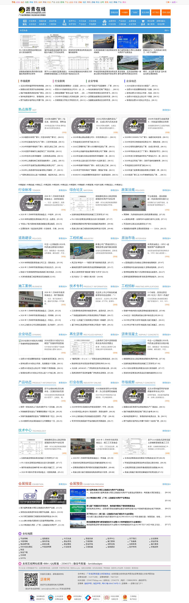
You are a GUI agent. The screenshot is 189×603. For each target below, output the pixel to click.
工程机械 (122, 24)
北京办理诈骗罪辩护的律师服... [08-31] (35, 86)
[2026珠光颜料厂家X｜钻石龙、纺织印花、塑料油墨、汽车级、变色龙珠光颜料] (31, 125)
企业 (18, 2)
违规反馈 (114, 12)
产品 (53, 2)
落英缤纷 (135, 568)
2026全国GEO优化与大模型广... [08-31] (142, 86)
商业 (97, 2)
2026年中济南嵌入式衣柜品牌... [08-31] (70, 97)
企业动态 (32, 24)
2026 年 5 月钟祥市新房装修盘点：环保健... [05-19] (93, 458)
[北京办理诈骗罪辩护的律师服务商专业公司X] (134, 395)
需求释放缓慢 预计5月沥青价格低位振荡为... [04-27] (144, 272)
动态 (22, 2)
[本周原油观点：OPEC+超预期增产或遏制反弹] (134, 251)
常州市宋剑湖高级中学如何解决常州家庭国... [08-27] (92, 421)
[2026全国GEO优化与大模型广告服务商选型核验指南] (31, 347)
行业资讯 (32, 21)
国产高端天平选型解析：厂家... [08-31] (103, 86)
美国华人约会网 (117, 568)
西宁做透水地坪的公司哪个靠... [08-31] (35, 100)
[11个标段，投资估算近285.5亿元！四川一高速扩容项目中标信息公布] (134, 299)
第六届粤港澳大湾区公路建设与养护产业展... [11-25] (41, 508)
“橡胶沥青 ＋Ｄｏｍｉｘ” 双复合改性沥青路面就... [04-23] (94, 359)
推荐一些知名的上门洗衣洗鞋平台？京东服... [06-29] (41, 407)
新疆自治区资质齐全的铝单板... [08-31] (35, 89)
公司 (102, 2)
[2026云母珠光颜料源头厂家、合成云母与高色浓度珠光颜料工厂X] (82, 125)
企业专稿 (132, 24)
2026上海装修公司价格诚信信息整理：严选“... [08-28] (93, 416)
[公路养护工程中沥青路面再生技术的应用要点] (82, 347)
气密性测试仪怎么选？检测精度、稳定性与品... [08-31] (42, 175)
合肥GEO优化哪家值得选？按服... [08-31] (143, 89)
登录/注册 (166, 12)
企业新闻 (154, 538)
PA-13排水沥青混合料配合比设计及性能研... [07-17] (92, 219)
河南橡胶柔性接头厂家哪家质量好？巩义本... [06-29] (41, 412)
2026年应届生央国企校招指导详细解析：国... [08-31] (94, 156)
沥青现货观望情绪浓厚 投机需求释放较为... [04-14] (144, 277)
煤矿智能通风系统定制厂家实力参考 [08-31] (141, 412)
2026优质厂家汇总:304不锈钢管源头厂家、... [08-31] (145, 175)
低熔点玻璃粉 (86, 568)
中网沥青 (47, 185)
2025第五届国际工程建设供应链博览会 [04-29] (38, 516)
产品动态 (82, 24)
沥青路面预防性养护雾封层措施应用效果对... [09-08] (92, 224)
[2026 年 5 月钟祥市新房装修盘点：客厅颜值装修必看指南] (31, 299)
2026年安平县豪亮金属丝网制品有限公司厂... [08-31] (42, 165)
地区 (84, 2)
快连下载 (24, 552)
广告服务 (132, 541)
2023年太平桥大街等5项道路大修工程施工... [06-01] (144, 320)
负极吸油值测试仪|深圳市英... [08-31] (102, 100)
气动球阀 (24, 538)
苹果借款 (106, 568)
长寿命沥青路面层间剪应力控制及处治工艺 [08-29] (145, 458)
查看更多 (166, 110)
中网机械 (30, 185)
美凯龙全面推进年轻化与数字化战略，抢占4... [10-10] (41, 512)
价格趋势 (154, 547)
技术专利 (72, 24)
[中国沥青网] (32, 11)
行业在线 (92, 21)
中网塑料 (72, 185)
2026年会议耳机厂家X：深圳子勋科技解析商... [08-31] (146, 161)
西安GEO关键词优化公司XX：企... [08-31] (70, 89)
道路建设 (42, 24)
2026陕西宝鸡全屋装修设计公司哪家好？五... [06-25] (41, 421)
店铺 (80, 2)
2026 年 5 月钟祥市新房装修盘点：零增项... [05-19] (40, 315)
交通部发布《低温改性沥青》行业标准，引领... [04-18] (42, 229)
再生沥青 (151, 21)
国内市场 (45, 541)
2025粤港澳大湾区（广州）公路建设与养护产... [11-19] (42, 525)
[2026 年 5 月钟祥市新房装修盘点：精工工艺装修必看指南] (82, 446)
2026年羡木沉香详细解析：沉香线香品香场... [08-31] (42, 156)
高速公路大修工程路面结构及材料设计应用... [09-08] (92, 229)
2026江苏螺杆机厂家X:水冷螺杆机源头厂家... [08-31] (94, 147)
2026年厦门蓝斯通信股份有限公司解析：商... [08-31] (145, 170)
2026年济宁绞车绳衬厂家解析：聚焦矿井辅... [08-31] (94, 170)
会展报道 (132, 21)
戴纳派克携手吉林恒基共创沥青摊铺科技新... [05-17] (92, 267)
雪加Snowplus (75, 568)
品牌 (40, 2)
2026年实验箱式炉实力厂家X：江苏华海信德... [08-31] (42, 142)
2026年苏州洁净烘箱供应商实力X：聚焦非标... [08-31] (146, 142)
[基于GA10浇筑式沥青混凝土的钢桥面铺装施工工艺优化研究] (134, 446)
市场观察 (92, 24)
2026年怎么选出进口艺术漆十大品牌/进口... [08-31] (93, 161)
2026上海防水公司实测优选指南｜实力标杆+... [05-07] (41, 325)
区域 (62, 2)
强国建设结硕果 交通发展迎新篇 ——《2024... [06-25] (145, 229)
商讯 (89, 2)
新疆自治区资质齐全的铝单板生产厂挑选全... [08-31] (144, 407)
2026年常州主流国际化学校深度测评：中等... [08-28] (92, 407)
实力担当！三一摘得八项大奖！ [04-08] (87, 277)
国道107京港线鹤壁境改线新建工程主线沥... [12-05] (40, 272)
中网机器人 (109, 185)
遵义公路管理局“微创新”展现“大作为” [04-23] (90, 272)
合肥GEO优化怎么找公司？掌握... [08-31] (143, 97)
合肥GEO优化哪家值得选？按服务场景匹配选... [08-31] (42, 359)
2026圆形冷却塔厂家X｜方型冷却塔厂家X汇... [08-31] (42, 137)
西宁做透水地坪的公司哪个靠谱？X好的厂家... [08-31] (145, 421)
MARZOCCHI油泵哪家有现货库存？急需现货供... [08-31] (95, 175)
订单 (167, 2)
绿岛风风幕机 (97, 568)
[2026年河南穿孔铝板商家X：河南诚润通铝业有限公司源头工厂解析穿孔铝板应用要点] (134, 125)
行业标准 (67, 547)
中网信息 (64, 185)
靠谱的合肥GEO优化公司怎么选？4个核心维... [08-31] (41, 373)
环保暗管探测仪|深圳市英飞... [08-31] (102, 93)
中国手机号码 (64, 568)
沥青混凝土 (160, 21)
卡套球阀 (24, 541)
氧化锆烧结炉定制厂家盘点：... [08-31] (103, 89)
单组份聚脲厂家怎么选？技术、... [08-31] (70, 93)
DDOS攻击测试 (26, 547)
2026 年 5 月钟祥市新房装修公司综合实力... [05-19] (40, 267)
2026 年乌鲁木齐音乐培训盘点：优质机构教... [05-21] (42, 472)
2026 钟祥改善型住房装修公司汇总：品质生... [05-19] (41, 219)
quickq (23, 558)
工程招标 (52, 24)
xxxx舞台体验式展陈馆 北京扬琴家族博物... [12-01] (40, 521)
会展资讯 (112, 21)
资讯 (35, 2)
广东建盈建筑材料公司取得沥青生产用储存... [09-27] (92, 315)
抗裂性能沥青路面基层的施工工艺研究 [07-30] (90, 214)
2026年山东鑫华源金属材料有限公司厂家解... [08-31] (94, 151)
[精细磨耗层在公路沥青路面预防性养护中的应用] (82, 203)
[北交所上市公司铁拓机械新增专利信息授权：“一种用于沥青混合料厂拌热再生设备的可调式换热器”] (82, 299)
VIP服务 (124, 12)
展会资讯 (67, 541)
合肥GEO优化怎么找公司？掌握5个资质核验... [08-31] (41, 368)
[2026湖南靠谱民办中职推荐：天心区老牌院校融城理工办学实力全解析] (82, 395)
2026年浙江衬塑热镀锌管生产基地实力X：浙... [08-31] (146, 156)
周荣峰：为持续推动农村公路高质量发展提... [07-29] (144, 214)
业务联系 (132, 544)
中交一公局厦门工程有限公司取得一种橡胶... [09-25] (92, 320)
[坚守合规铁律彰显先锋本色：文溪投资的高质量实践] (31, 395)
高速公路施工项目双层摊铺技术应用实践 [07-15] (144, 472)
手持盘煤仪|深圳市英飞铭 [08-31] (86, 142)
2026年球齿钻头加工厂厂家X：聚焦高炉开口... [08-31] (146, 151)
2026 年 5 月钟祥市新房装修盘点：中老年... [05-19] (40, 214)
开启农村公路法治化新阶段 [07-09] (137, 224)
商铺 (31, 2)
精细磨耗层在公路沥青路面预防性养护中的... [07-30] (144, 359)
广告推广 (135, 12)
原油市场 (52, 21)
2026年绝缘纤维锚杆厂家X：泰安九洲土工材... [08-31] (42, 147)
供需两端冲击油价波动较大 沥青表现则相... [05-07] (144, 267)
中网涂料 (55, 185)
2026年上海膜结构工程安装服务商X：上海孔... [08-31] (42, 161)
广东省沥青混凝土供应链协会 (98, 574)
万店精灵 (127, 568)
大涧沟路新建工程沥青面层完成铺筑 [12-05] (37, 277)
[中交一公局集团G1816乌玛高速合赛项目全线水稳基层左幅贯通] (31, 251)
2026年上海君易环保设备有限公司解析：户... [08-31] (42, 170)
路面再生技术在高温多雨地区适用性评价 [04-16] (91, 363)
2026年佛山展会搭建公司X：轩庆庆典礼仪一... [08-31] (94, 137)
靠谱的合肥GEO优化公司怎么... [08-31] (142, 100)
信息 (27, 2)
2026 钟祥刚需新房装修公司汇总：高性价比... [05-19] (41, 263)
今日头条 (82, 21)
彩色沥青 (161, 24)
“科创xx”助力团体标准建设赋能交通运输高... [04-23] (41, 224)
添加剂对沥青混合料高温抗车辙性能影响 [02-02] (143, 373)
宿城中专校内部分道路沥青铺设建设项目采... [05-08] (144, 311)
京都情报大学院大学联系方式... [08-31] (70, 100)
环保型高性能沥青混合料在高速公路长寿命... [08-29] (145, 463)
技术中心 (72, 21)
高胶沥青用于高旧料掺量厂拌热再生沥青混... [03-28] (92, 373)
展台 (124, 2)
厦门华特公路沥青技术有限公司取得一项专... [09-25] (92, 325)
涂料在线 (111, 544)
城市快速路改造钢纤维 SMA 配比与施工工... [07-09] (41, 467)
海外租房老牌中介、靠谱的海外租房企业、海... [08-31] (145, 416)
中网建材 (22, 185)
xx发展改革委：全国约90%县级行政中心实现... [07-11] (145, 219)
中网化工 (38, 185)
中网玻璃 (89, 185)
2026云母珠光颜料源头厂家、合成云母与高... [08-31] (145, 147)
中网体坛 (118, 185)
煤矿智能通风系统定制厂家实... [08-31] (35, 93)
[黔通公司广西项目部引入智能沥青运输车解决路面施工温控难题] (82, 251)
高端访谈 (42, 21)
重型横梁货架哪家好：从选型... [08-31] (70, 86)
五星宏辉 (54, 568)
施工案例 (151, 24)
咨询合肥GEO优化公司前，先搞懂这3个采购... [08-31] (41, 363)
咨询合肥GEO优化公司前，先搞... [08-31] (143, 93)
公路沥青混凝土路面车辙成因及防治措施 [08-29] (144, 467)
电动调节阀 (24, 544)
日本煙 (23, 555)
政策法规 (45, 544)
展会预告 (67, 544)
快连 (22, 550)
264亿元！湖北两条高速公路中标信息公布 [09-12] (143, 315)
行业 (49, 2)
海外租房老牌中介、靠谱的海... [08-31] (35, 97)
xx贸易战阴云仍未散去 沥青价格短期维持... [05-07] (144, 263)
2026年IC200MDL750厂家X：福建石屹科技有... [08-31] (146, 137)
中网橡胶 (81, 185)
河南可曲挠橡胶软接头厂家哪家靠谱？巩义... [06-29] (41, 416)
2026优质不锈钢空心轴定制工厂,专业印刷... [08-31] (41, 151)
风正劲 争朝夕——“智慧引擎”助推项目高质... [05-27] (92, 263)
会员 (174, 2)
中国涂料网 (46, 547)
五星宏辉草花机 (44, 568)
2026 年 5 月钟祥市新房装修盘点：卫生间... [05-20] (40, 311)
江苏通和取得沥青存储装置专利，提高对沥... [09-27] (92, 311)
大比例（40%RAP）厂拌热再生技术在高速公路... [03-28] (94, 368)
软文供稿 (145, 12)
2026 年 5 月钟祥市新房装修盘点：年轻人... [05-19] (40, 320)
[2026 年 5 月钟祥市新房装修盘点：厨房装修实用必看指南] (31, 203)
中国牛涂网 (98, 185)
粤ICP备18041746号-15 (111, 583)
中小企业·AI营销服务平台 (28, 568)
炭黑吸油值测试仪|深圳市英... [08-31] (102, 97)
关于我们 (155, 12)
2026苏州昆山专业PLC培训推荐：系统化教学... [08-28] (93, 412)
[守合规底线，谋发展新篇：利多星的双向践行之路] (134, 203)
